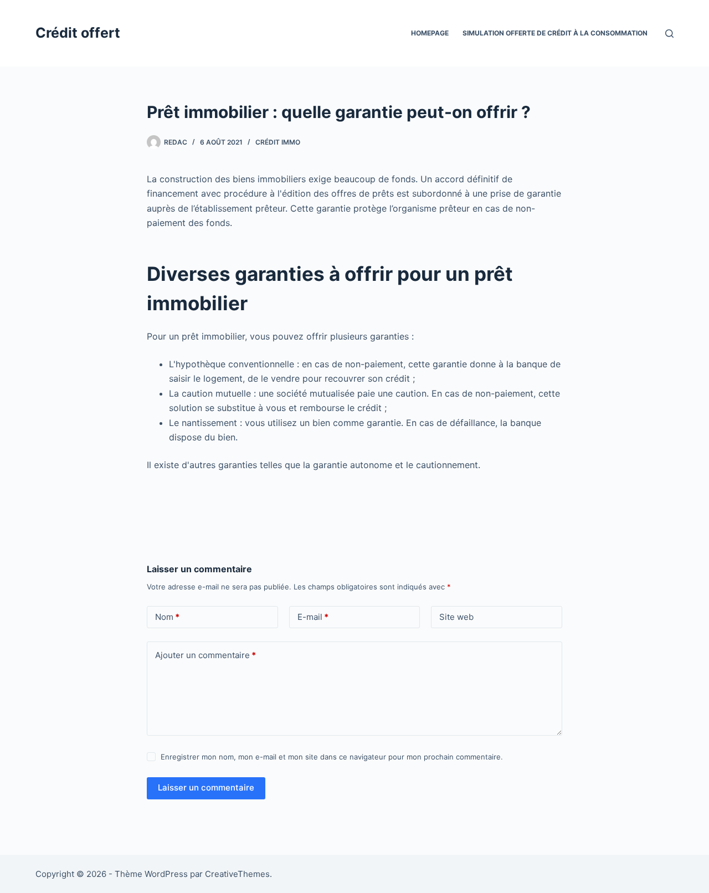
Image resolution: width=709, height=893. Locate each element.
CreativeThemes (237, 874)
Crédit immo (277, 142)
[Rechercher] (669, 33)
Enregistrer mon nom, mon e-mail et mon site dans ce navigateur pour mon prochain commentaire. (332, 756)
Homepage (430, 33)
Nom (167, 617)
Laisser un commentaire (206, 787)
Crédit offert (77, 32)
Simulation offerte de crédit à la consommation (555, 33)
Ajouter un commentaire (205, 655)
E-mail (312, 617)
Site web (456, 617)
